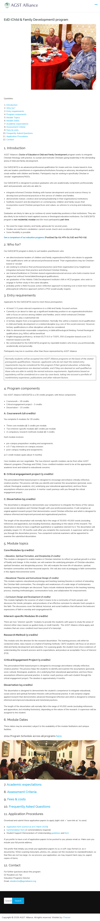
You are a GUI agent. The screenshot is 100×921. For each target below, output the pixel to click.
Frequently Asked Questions (19, 133)
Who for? (10, 108)
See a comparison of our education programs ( (24, 237)
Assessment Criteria (15, 127)
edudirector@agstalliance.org (23, 881)
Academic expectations (17, 123)
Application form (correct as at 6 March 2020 (27, 826)
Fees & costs (12, 130)
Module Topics (13, 117)
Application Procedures (17, 136)
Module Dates (12, 120)
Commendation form (16, 829)
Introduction (11, 105)
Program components (16, 114)
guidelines (56, 833)
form (67, 833)
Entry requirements (15, 111)
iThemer (66, 917)
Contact (10, 139)
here (59, 736)
